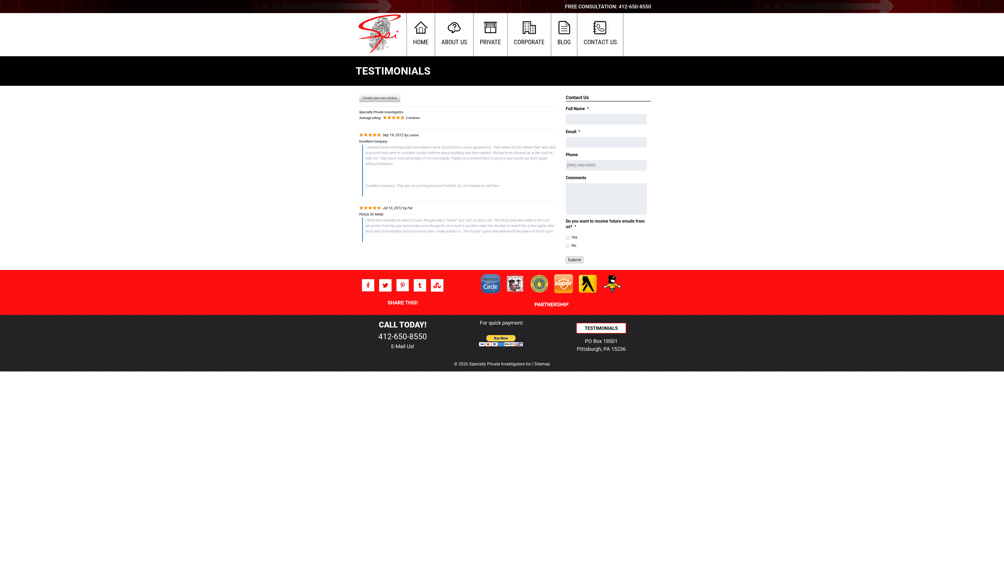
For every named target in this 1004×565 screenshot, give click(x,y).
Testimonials (601, 328)
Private (490, 42)
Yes (574, 237)
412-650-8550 (635, 6)
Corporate (529, 42)
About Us (454, 42)
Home (421, 42)
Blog (564, 42)
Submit (574, 259)
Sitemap (542, 363)
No (574, 245)
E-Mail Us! (402, 346)
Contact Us (600, 42)
